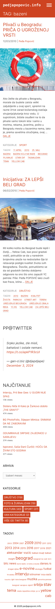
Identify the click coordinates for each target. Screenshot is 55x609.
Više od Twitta (14, 520)
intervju (22, 573)
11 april (17, 150)
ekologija (39, 569)
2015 (23, 548)
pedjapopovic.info (22, 4)
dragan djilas (13, 569)
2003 (9, 543)
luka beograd (20, 579)
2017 (36, 548)
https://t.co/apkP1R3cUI (23, 352)
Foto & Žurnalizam (17, 503)
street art (30, 299)
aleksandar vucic (19, 552)
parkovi (17, 299)
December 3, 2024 (20, 365)
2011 (44, 543)
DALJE (7, 136)
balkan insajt (38, 553)
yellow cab (17, 161)
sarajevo (23, 585)
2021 (48, 548)
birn (49, 559)
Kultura (10, 509)
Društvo (24, 290)
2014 (16, 548)
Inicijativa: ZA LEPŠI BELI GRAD (23, 182)
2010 (26, 150)
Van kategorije (14, 514)
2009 (29, 543)
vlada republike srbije (26, 591)
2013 (8, 548)
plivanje (8, 157)
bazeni (7, 154)
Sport (23, 145)
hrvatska (10, 575)
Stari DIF (20, 157)
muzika (32, 579)
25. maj (36, 150)
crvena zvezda (33, 564)
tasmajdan (34, 157)
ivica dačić (46, 574)
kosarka (8, 580)
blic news (10, 563)
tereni (42, 299)
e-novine (27, 568)
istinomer (34, 574)
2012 (49, 543)
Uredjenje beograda (15, 303)
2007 (21, 543)
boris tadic (21, 564)
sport (30, 585)
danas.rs (45, 563)
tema (6, 161)
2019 (42, 548)
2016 (30, 548)
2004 (15, 543)
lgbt (13, 579)
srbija (38, 584)
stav (47, 584)
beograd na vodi (40, 559)
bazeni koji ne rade (24, 154)
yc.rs (14, 307)
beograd (43, 154)
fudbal (47, 568)
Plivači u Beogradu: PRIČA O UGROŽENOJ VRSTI (26, 30)
